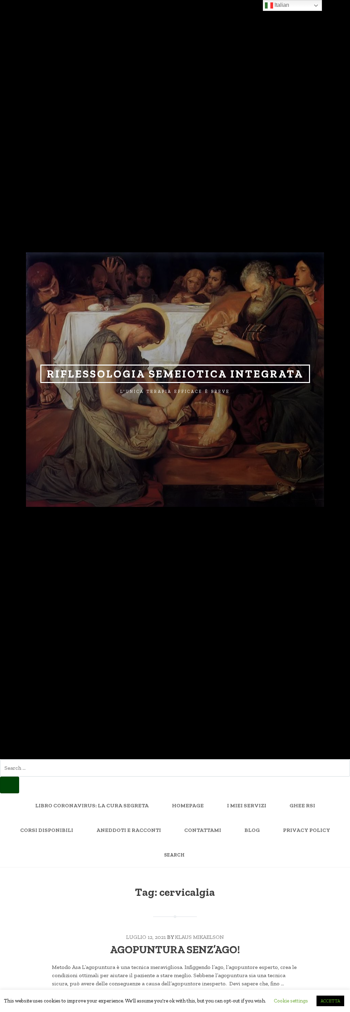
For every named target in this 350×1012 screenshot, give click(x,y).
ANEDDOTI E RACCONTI (128, 830)
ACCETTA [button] (330, 1000)
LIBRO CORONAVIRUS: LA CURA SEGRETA (92, 805)
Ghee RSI (302, 805)
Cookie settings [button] (291, 1001)
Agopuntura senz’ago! (175, 949)
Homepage (188, 805)
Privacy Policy (306, 830)
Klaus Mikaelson (199, 937)
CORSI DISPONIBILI (46, 830)
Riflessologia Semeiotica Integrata (175, 373)
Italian (281, 5)
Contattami (202, 830)
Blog (252, 830)
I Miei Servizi (246, 805)
